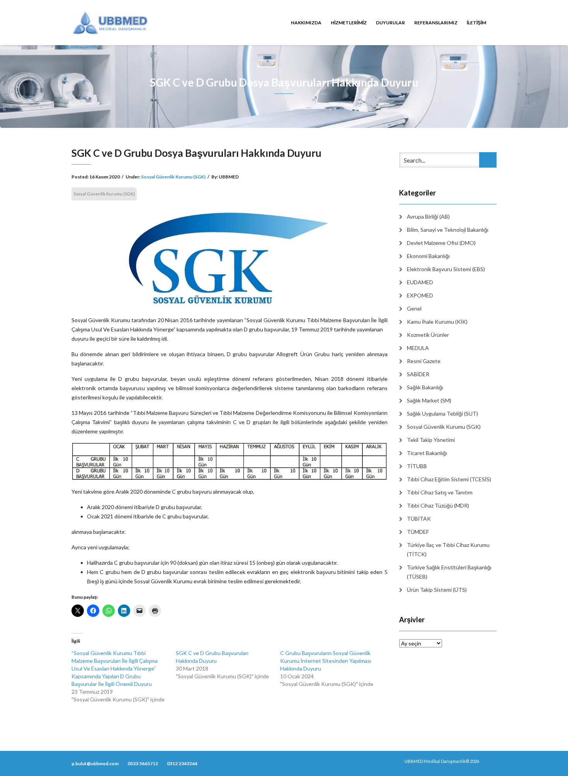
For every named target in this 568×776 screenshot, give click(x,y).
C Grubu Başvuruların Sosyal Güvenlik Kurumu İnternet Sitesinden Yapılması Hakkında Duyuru (325, 661)
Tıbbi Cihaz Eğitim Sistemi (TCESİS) (449, 479)
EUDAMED (420, 282)
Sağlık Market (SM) (429, 400)
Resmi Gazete (423, 361)
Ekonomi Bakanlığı (428, 256)
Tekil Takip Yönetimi (431, 439)
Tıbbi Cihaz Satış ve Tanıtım (440, 492)
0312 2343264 (182, 763)
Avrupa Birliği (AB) (428, 216)
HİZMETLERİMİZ (349, 22)
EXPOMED (420, 295)
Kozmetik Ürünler (428, 334)
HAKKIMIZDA (306, 22)
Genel (414, 308)
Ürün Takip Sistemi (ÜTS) (437, 589)
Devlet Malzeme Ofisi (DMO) (441, 242)
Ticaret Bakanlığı (427, 453)
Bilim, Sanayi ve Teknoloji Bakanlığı (447, 229)
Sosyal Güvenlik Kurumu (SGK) (173, 177)
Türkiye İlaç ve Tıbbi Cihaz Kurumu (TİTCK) (448, 549)
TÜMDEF (418, 531)
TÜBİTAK (419, 518)
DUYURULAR (390, 22)
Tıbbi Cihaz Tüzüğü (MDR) (438, 505)
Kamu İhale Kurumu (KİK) (437, 321)
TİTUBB (417, 466)
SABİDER (418, 374)
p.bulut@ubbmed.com (95, 763)
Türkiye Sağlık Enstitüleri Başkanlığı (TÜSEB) (449, 572)
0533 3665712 (143, 763)
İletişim (476, 22)
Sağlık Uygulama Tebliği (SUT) (442, 413)
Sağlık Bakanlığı (425, 387)
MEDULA (418, 348)
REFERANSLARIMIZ (435, 22)
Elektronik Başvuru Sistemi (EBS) (446, 269)
